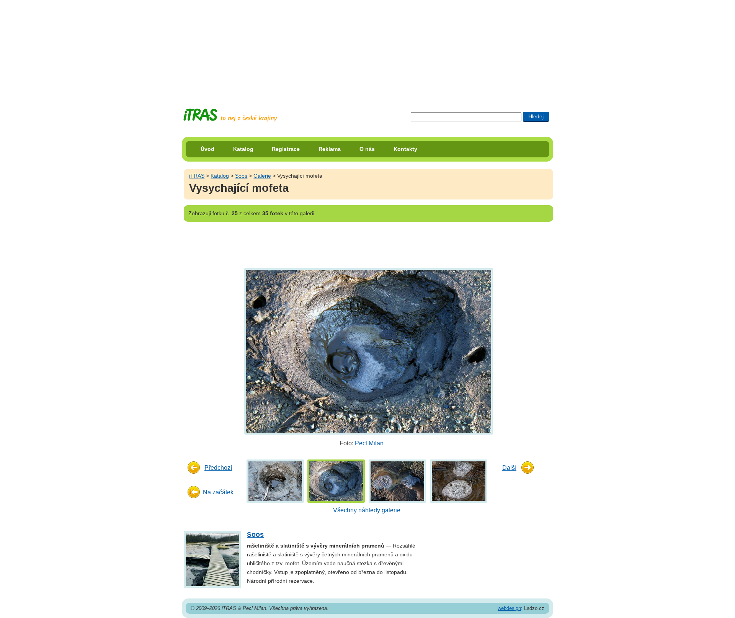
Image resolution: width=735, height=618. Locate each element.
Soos (241, 176)
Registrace (286, 149)
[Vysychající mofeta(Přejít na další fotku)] (367, 351)
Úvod (207, 149)
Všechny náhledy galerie (366, 510)
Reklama (329, 149)
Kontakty (405, 149)
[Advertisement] (367, 48)
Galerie (262, 176)
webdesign (509, 608)
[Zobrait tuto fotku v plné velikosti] (275, 480)
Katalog (243, 149)
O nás (367, 149)
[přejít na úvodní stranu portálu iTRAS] (230, 115)
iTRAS (196, 176)
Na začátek (218, 492)
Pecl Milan (369, 443)
